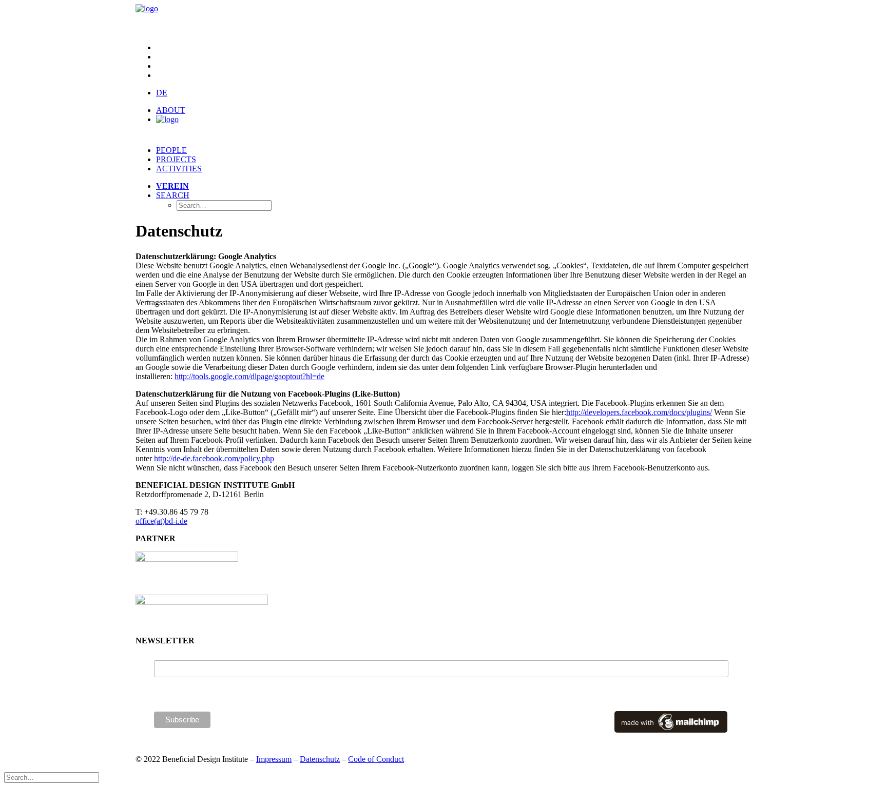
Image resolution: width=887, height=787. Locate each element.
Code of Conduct (376, 759)
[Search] (51, 777)
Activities (179, 168)
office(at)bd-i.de (161, 521)
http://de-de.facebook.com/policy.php (214, 458)
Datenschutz (320, 759)
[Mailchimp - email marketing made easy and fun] (670, 730)
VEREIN (172, 186)
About (170, 110)
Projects (176, 159)
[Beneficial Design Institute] (443, 19)
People (171, 150)
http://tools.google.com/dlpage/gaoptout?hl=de (249, 376)
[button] (172, 195)
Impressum (274, 759)
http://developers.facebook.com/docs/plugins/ (639, 412)
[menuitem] (453, 47)
